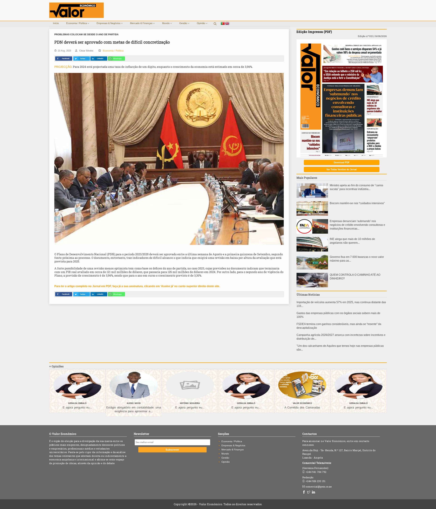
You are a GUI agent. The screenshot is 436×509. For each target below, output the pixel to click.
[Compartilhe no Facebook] (63, 58)
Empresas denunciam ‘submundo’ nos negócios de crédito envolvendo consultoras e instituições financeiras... (357, 225)
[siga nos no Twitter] (309, 492)
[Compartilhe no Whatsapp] (116, 58)
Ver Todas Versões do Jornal (341, 169)
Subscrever (172, 449)
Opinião (201, 23)
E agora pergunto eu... (77, 407)
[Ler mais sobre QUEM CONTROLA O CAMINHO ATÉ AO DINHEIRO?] (312, 286)
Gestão (183, 23)
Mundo (166, 23)
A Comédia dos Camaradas (302, 407)
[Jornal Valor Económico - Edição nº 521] (342, 156)
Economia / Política (77, 23)
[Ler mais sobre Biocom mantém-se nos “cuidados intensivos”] (312, 214)
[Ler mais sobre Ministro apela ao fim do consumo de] (312, 196)
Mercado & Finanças (141, 23)
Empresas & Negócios (109, 23)
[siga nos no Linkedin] (314, 492)
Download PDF (341, 162)
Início (56, 23)
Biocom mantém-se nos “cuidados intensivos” (357, 203)
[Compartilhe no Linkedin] (98, 58)
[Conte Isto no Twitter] (81, 58)
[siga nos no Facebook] (304, 492)
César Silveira (86, 50)
